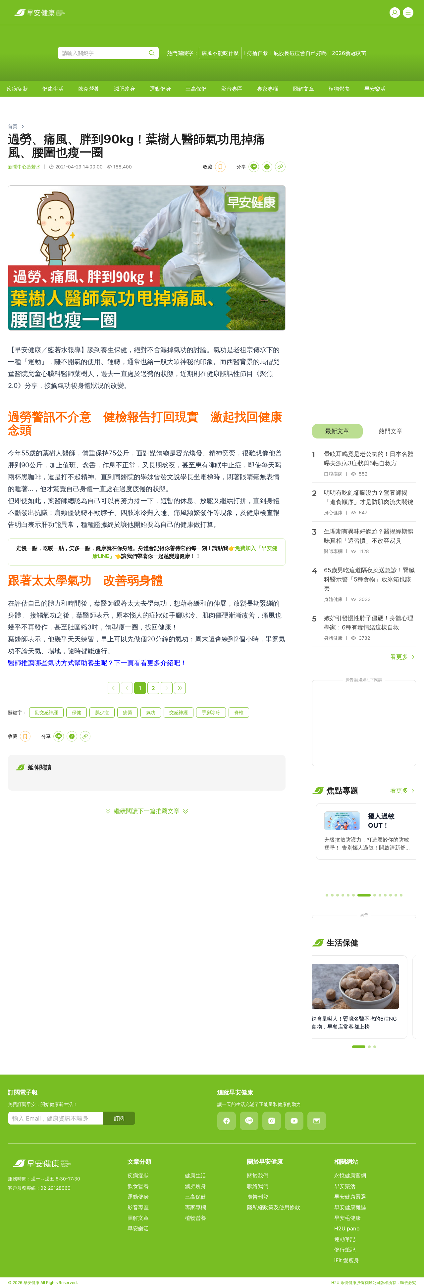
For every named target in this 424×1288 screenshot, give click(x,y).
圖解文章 (303, 88)
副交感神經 (46, 712)
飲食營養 (88, 88)
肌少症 (102, 712)
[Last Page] (180, 688)
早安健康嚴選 (350, 1196)
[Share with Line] (253, 166)
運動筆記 (344, 1239)
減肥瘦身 (124, 88)
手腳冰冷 (211, 712)
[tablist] (364, 431)
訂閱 (119, 1118)
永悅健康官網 (350, 1175)
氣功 (150, 712)
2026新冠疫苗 (349, 53)
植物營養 (339, 88)
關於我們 (257, 1175)
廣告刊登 (257, 1196)
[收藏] (220, 166)
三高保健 (196, 88)
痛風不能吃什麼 (220, 53)
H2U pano (347, 1228)
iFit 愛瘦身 (346, 1260)
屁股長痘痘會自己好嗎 (300, 53)
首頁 (12, 126)
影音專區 (231, 88)
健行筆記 (344, 1249)
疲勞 (127, 712)
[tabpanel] (364, 553)
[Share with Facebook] (267, 166)
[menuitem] (17, 89)
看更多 (399, 656)
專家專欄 (267, 88)
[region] (146, 552)
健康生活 (53, 88)
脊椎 (238, 712)
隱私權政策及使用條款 (273, 1207)
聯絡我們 (257, 1186)
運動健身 (160, 88)
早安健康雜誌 (350, 1207)
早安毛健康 (347, 1218)
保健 (76, 712)
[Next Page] (167, 688)
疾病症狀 (17, 88)
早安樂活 (375, 88)
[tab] (337, 431)
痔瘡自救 (257, 53)
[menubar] (196, 89)
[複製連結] (280, 166)
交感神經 (178, 712)
